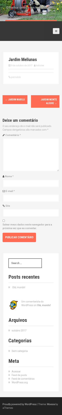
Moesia (51, 404)
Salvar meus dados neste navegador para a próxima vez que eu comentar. (27, 226)
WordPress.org (20, 382)
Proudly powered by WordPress (20, 404)
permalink (16, 77)
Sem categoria (20, 351)
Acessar (16, 371)
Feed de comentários (23, 378)
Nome (9, 176)
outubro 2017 (19, 330)
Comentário (13, 135)
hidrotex (40, 65)
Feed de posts (19, 375)
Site (8, 205)
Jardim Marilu (15, 99)
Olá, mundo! (18, 287)
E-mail (10, 191)
